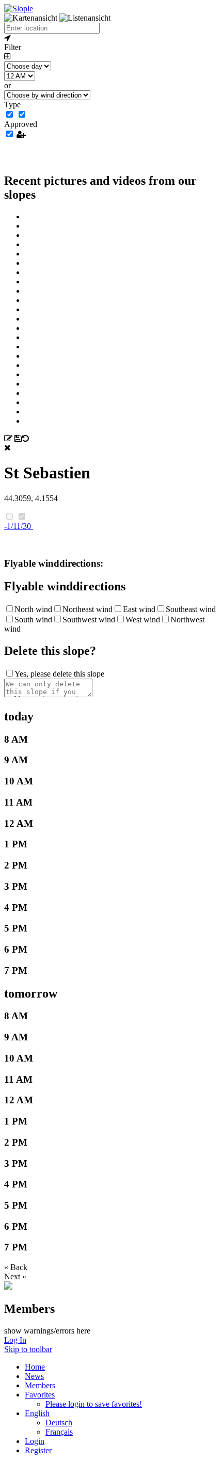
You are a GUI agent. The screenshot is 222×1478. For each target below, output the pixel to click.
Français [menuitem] (59, 1431)
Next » (15, 1276)
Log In (15, 1340)
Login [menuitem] (34, 1441)
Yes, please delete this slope (59, 673)
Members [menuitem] (40, 1385)
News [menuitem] (34, 1376)
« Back (15, 1267)
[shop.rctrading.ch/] (8, 1286)
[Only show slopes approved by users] (21, 134)
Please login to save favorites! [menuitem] (93, 1404)
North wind (33, 609)
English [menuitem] (37, 1413)
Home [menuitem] (35, 1366)
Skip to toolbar (28, 1349)
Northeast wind (87, 609)
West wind (142, 619)
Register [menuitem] (38, 1450)
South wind (33, 619)
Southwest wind (88, 619)
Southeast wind (191, 609)
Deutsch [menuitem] (58, 1422)
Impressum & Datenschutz (111, 1473)
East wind (139, 609)
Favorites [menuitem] (40, 1394)
